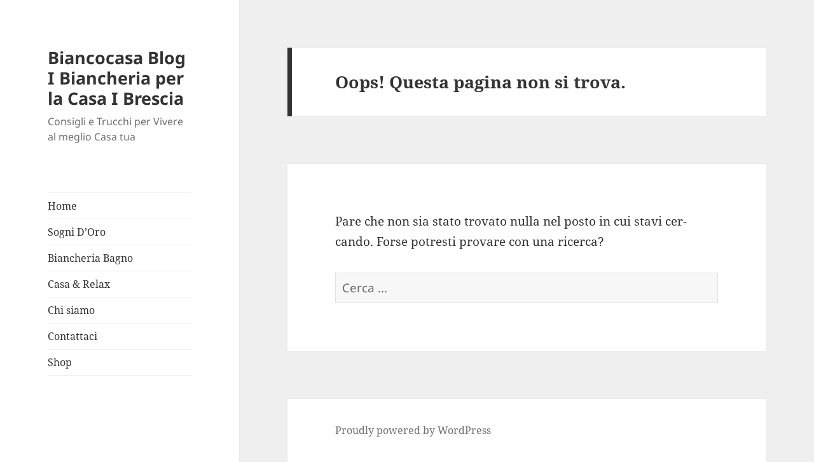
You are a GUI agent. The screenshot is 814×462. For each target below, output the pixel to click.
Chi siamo (71, 310)
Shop (60, 362)
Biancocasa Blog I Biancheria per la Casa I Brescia (117, 78)
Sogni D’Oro (77, 232)
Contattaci (72, 336)
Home (62, 206)
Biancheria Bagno (90, 258)
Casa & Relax (79, 284)
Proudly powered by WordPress (413, 430)
